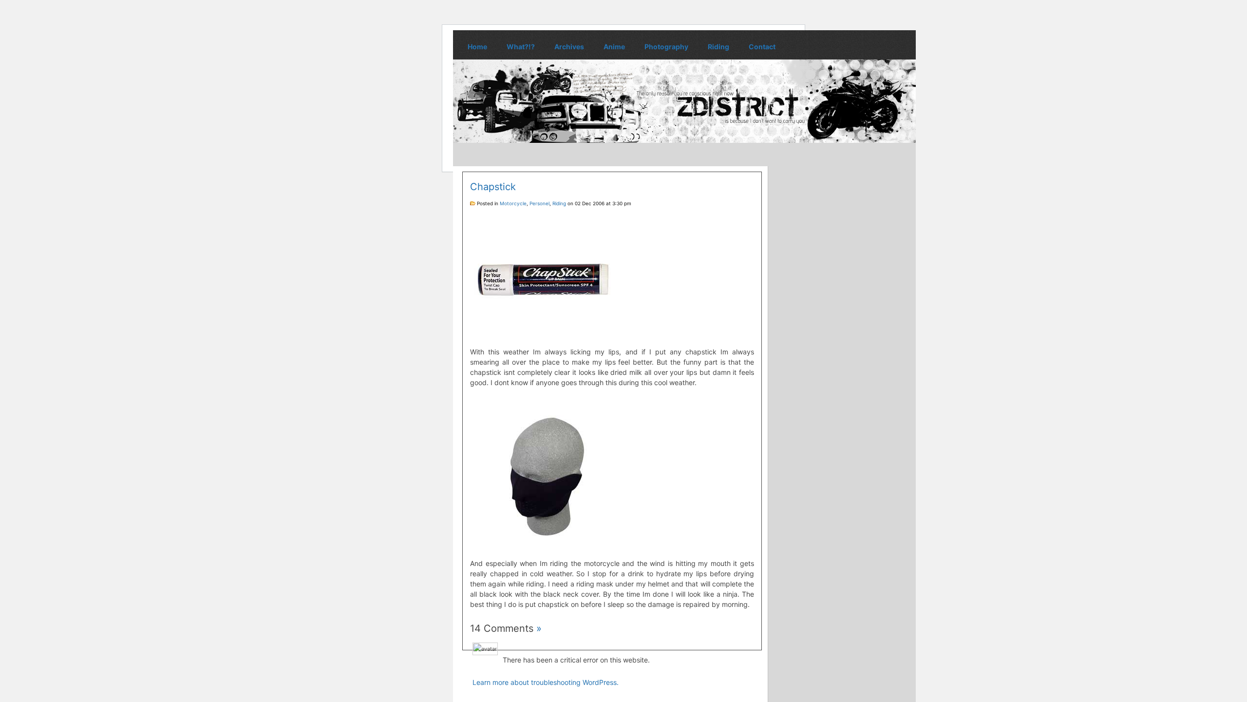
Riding (718, 46)
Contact (762, 46)
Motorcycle (513, 203)
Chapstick (493, 187)
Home (477, 46)
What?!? (521, 46)
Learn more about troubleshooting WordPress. (545, 682)
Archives (569, 46)
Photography (666, 46)
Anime (614, 46)
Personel (539, 203)
